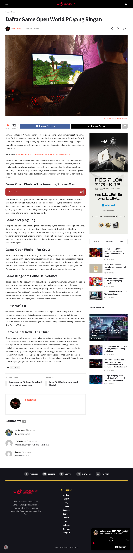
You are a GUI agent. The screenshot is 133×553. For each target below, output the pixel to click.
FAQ (66, 502)
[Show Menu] (6, 4)
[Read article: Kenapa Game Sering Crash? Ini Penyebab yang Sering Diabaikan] (95, 350)
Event (66, 499)
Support (66, 532)
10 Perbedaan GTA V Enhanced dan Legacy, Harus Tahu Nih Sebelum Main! (114, 252)
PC (66, 521)
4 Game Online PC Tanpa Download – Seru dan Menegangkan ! (43, 154)
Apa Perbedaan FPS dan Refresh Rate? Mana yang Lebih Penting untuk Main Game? (107, 332)
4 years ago (32, 430)
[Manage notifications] (6, 547)
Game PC (14, 367)
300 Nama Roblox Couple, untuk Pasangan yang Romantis (114, 280)
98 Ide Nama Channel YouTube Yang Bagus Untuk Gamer (115, 267)
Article (66, 495)
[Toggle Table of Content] (80, 192)
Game (66, 506)
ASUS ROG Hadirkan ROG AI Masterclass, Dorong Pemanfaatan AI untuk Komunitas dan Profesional (115, 363)
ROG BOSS (17, 28)
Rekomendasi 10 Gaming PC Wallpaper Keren (115, 293)
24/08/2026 (110, 355)
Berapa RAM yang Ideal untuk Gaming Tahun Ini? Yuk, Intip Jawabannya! (114, 378)
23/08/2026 (110, 370)
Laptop (66, 514)
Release (66, 525)
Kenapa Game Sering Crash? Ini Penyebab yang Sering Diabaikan (116, 348)
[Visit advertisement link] (108, 183)
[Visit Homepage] (66, 3)
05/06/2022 (29, 28)
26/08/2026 (97, 338)
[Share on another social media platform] (125, 126)
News (13, 12)
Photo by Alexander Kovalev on (112, 118)
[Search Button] (126, 4)
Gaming (66, 510)
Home (7, 12)
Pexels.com (124, 118)
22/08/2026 (110, 384)
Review (66, 529)
